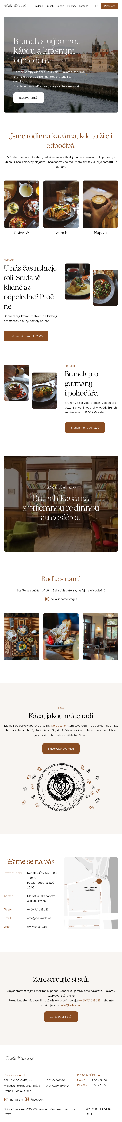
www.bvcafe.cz (37, 926)
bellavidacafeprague (64, 599)
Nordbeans (58, 725)
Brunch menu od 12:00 (85, 427)
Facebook (37, 1099)
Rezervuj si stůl (28, 97)
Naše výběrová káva (61, 748)
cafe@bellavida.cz (39, 918)
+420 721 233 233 (38, 909)
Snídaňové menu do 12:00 (26, 336)
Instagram (16, 1099)
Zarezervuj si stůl (61, 1016)
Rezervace (109, 5)
